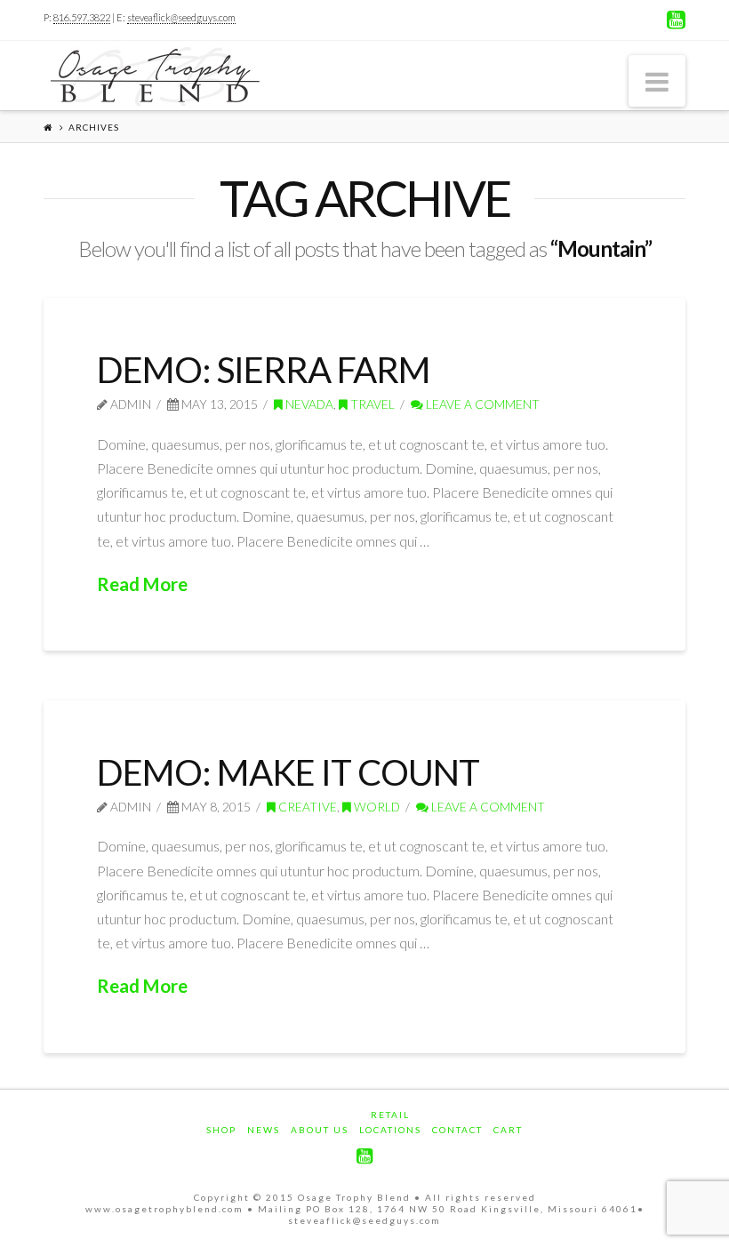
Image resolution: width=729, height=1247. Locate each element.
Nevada (308, 404)
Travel (371, 404)
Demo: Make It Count (288, 772)
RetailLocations (390, 1122)
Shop (221, 1129)
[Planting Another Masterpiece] (155, 77)
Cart (508, 1129)
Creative (306, 806)
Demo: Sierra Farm (263, 369)
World (375, 806)
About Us (319, 1129)
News (263, 1129)
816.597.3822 (81, 17)
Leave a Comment (481, 404)
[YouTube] (676, 19)
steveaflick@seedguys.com (181, 17)
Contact (457, 1129)
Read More (142, 584)
